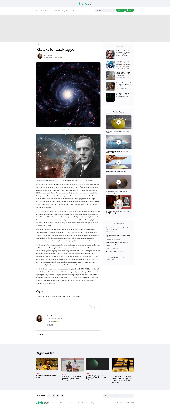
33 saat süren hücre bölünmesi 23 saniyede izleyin (116, 192)
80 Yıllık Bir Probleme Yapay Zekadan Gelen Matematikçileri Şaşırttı (122, 95)
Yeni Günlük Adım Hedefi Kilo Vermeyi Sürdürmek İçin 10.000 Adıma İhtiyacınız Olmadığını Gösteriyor (122, 379)
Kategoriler (39, 11)
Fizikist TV (57, 11)
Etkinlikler (76, 11)
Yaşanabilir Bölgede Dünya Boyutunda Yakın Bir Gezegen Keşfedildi (96, 377)
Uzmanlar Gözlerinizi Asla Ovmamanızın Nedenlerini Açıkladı (123, 84)
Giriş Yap (119, 10)
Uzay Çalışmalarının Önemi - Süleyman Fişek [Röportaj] (118, 212)
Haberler (63, 374)
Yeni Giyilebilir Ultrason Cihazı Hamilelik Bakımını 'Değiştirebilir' (123, 73)
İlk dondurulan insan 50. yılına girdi (115, 251)
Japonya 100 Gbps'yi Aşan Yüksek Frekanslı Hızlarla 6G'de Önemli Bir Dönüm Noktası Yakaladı (123, 64)
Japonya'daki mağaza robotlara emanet (46, 376)
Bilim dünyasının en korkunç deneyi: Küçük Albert (118, 236)
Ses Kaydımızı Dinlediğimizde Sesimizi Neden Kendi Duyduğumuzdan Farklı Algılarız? (117, 244)
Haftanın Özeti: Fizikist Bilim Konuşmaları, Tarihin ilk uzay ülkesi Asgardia (71, 378)
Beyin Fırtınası (66, 11)
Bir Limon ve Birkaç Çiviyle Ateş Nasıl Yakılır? (117, 132)
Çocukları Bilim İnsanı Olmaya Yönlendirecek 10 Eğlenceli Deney (118, 228)
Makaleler (48, 11)
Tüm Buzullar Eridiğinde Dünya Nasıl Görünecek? (117, 152)
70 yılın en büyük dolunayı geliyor (115, 257)
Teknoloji (38, 373)
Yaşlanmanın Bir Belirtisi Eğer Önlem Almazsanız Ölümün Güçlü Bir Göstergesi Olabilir (123, 53)
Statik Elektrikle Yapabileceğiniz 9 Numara (117, 172)
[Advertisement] (85, 28)
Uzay (87, 373)
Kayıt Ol (129, 10)
